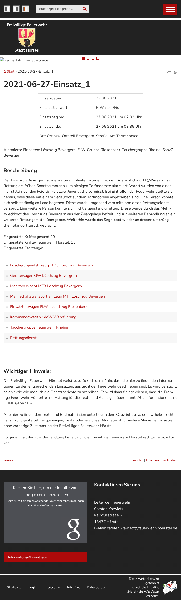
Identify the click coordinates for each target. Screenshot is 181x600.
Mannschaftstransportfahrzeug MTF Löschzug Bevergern (58, 296)
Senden (137, 460)
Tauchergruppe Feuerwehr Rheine (39, 327)
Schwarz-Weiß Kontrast (7, 8)
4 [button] (97, 58)
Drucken (152, 460)
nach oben (169, 460)
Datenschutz (96, 587)
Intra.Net (73, 587)
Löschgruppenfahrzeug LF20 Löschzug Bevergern (52, 265)
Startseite (14, 587)
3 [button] (93, 58)
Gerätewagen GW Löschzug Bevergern (43, 275)
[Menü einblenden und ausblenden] (170, 9)
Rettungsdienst (23, 337)
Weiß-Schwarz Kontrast (16, 8)
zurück (8, 460)
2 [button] (88, 58)
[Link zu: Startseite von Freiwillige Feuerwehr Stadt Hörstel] (27, 37)
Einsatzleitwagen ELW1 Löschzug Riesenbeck (49, 306)
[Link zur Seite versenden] (169, 73)
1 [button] (83, 58)
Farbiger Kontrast (25, 8)
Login (32, 587)
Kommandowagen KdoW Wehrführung (43, 317)
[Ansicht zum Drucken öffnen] (175, 73)
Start (10, 71)
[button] (45, 512)
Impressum (52, 587)
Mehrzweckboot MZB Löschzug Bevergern (46, 286)
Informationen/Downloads (27, 557)
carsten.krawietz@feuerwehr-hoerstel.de (142, 528)
